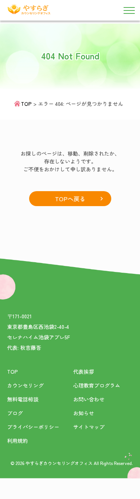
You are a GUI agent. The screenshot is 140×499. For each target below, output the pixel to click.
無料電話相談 (22, 399)
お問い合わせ (89, 399)
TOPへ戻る (70, 198)
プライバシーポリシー (33, 427)
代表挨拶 (83, 371)
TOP (26, 103)
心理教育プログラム (96, 385)
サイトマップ (89, 427)
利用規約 (17, 440)
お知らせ (83, 413)
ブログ (15, 413)
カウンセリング (25, 385)
